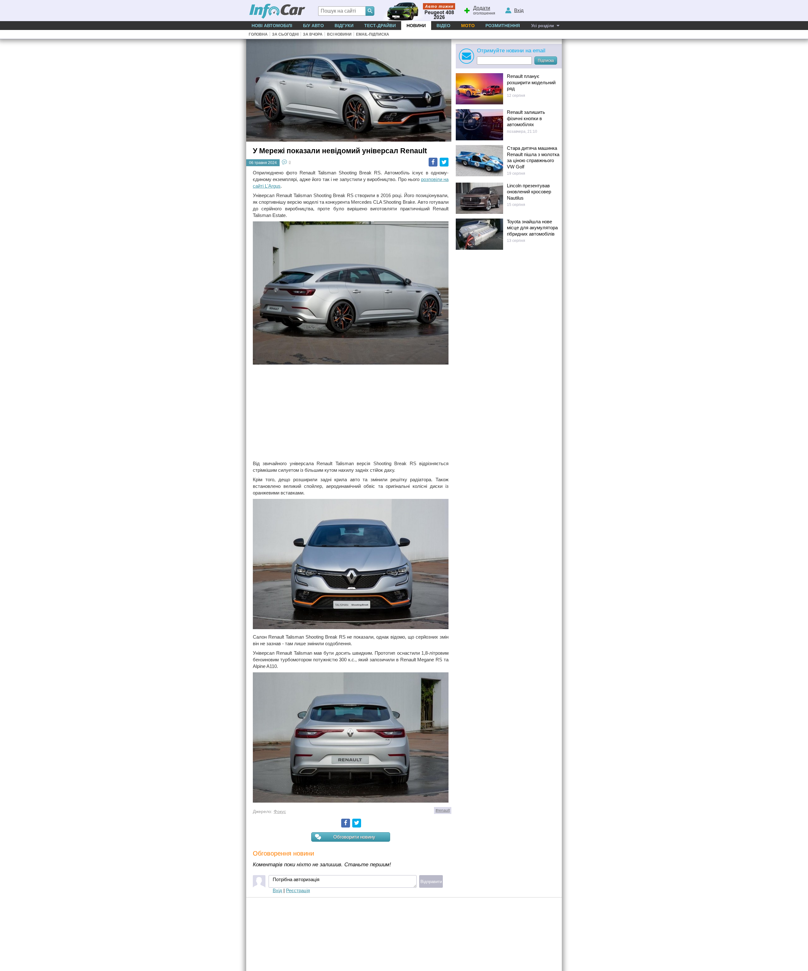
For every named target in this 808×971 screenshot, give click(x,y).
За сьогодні (285, 34)
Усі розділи (542, 25)
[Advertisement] (351, 413)
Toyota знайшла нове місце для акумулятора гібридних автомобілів (532, 228)
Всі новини (339, 34)
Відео (443, 25)
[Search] (369, 11)
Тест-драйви (380, 25)
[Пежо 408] (417, 10)
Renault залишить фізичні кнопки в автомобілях (526, 118)
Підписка (546, 60)
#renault (443, 810)
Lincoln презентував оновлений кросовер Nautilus (529, 192)
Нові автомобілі (272, 25)
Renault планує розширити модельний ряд (531, 82)
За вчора (313, 34)
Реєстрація (298, 890)
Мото (468, 25)
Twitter (444, 162)
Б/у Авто (313, 25)
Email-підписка (372, 34)
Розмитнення (502, 25)
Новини (416, 25)
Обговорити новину (354, 836)
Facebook (433, 162)
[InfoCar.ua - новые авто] (277, 11)
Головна (258, 34)
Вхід (277, 890)
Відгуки (344, 25)
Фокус (280, 811)
